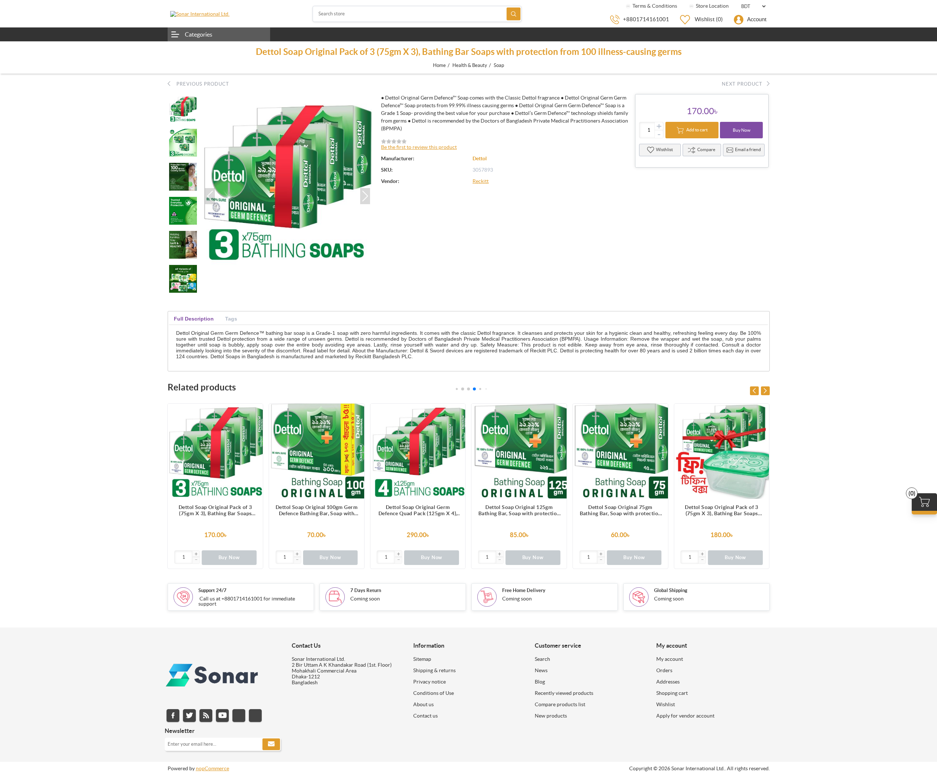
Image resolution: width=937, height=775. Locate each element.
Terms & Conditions (654, 6)
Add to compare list (253, 427)
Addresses (668, 682)
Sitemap (422, 659)
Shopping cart (672, 693)
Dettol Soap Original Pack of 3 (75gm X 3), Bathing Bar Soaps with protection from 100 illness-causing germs (215, 510)
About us (423, 704)
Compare (706, 149)
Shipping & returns (434, 670)
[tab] (194, 319)
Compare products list (560, 704)
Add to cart (697, 129)
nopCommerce (212, 768)
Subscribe (271, 744)
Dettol (480, 158)
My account (669, 659)
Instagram (238, 715)
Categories (198, 34)
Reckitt (481, 181)
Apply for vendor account (685, 716)
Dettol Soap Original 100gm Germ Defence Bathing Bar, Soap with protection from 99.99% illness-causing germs (317, 510)
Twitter (189, 715)
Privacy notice (429, 682)
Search (513, 13)
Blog (540, 682)
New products (551, 716)
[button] (210, 196)
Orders (664, 670)
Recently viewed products (564, 693)
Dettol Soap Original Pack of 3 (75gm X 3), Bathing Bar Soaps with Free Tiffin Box (721, 510)
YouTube (222, 715)
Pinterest (255, 715)
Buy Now (741, 130)
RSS (205, 715)
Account (757, 19)
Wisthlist (664, 149)
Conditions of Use (433, 693)
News (541, 670)
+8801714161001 (646, 19)
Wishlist (665, 704)
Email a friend (748, 149)
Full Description (194, 319)
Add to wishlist (253, 442)
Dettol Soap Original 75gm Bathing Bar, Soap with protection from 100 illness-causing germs (620, 510)
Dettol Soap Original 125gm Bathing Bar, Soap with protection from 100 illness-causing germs (519, 510)
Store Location (712, 6)
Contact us (425, 716)
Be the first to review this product (419, 147)
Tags (231, 319)
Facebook (173, 715)
